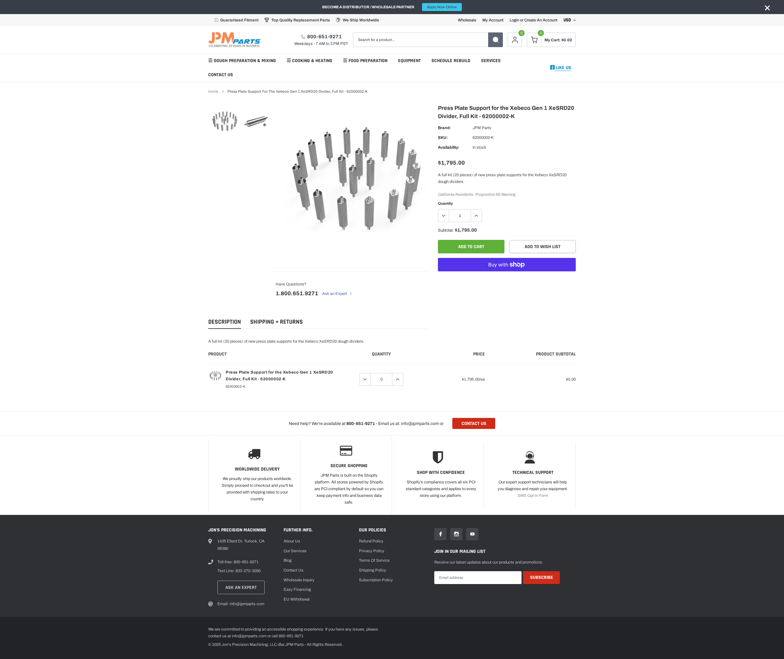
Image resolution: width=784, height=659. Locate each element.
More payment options (507, 279)
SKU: (443, 138)
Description (224, 322)
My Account (492, 20)
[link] (224, 121)
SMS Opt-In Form (533, 495)
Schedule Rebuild (451, 61)
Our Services (295, 551)
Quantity (445, 203)
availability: (448, 147)
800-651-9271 (324, 36)
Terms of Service (374, 560)
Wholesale (467, 20)
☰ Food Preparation (365, 61)
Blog (288, 560)
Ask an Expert (335, 294)
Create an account (540, 20)
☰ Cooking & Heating (309, 61)
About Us (292, 541)
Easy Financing (297, 589)
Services (491, 61)
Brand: (444, 128)
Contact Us (220, 75)
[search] (495, 39)
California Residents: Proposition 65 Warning (476, 194)
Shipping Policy (372, 570)
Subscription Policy (376, 580)
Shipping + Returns (276, 322)
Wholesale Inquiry (299, 580)
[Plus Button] (476, 216)
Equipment (409, 61)
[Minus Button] (443, 216)
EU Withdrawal (297, 599)
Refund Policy (371, 541)
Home (213, 91)
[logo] (235, 39)
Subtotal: (446, 230)
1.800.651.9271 (297, 293)
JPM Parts (482, 128)
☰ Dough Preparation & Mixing (242, 61)
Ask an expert (241, 587)
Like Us (563, 68)
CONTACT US (474, 423)
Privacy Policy (371, 551)
